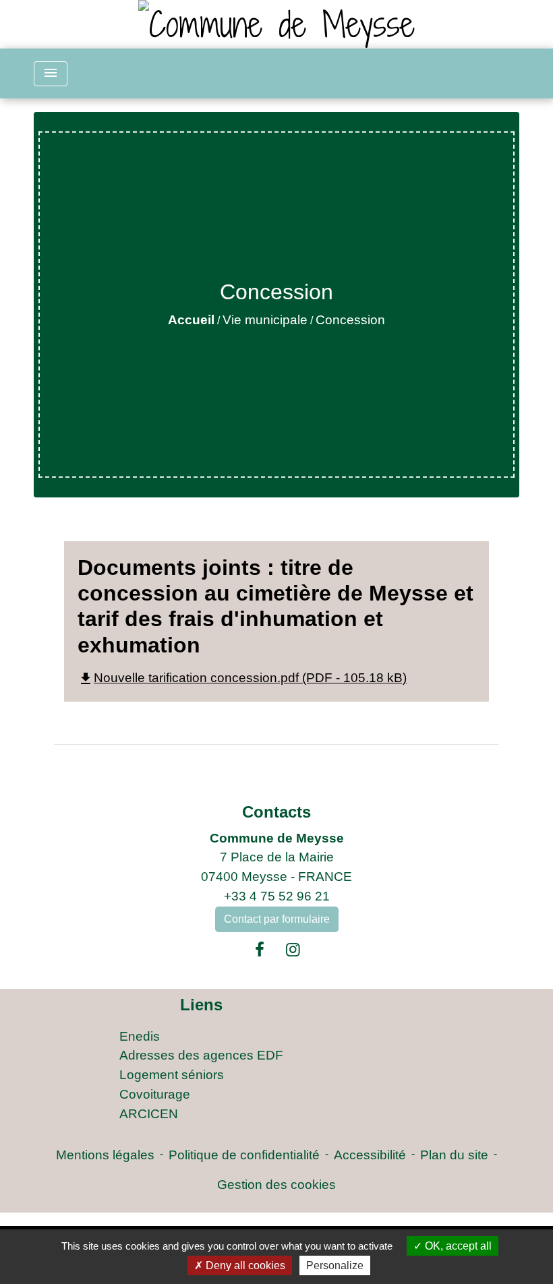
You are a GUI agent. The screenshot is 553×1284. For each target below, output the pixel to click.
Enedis (139, 1036)
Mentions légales (105, 1155)
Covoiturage (154, 1094)
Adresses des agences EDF (201, 1055)
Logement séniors (171, 1075)
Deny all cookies (244, 1265)
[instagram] (293, 950)
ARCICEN (148, 1114)
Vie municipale (265, 320)
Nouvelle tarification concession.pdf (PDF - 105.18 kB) (242, 678)
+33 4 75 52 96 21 (277, 896)
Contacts (276, 812)
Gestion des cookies (276, 1185)
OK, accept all (457, 1246)
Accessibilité (370, 1155)
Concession (350, 320)
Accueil (191, 320)
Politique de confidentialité (244, 1155)
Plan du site (454, 1155)
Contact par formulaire (277, 919)
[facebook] (259, 950)
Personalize (334, 1265)
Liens (201, 1005)
